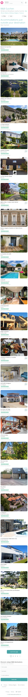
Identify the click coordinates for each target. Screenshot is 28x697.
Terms (12, 691)
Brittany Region (14, 13)
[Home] (1, 684)
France (21, 13)
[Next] (25, 36)
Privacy (7, 691)
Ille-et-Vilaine (5, 13)
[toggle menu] (25, 2)
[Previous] (2, 36)
